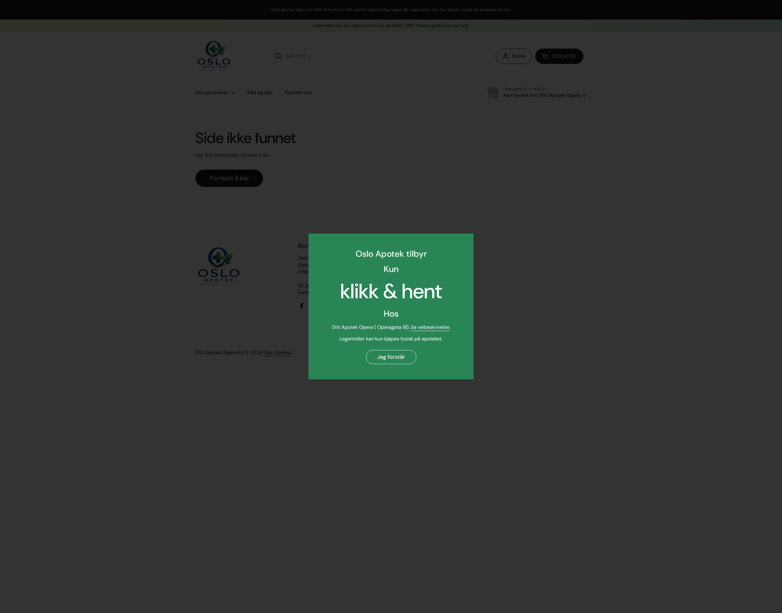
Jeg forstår (391, 357)
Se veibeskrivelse (430, 327)
